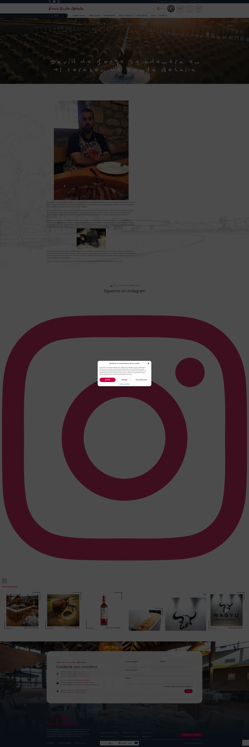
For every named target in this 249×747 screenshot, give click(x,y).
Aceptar (107, 380)
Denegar (124, 380)
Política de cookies (124, 383)
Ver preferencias (141, 380)
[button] (148, 363)
